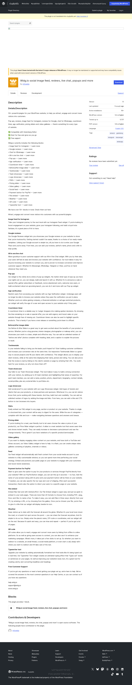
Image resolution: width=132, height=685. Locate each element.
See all (121, 165)
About (10, 650)
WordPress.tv (60, 660)
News (10, 654)
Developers (59, 657)
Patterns (35, 660)
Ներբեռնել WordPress (119, 3)
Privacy (10, 660)
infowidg (26, 84)
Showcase (35, 650)
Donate (82, 657)
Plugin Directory (13, 10)
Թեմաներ (35, 654)
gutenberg (119, 133)
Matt (104, 654)
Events (81, 654)
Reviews (23, 93)
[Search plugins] (30, 23)
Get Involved (83, 650)
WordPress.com (108, 650)
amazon (112, 133)
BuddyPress (107, 660)
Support (121, 93)
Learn (57, 650)
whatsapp (120, 141)
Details (13, 93)
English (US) (120, 128)
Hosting (11, 657)
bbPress (106, 657)
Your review (93, 165)
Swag (81, 660)
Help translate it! (82, 16)
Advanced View (95, 148)
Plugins (34, 657)
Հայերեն (31, 672)
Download (118, 82)
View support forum (96, 183)
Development (37, 93)
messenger (119, 137)
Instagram (111, 137)
